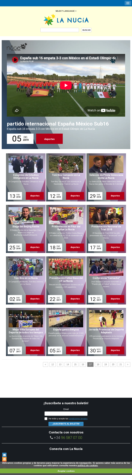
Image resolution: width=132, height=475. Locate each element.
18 (98, 364)
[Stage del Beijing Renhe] (24, 229)
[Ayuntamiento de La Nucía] (66, 19)
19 (105, 364)
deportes (49, 139)
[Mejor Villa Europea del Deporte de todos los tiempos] (24, 332)
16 (83, 364)
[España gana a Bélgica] (65, 332)
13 (60, 364)
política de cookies (88, 465)
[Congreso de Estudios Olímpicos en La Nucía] (24, 177)
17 (90, 364)
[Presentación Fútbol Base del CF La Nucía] (65, 280)
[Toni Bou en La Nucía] (24, 280)
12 (52, 364)
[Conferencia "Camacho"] (105, 280)
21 (120, 364)
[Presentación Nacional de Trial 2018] (105, 229)
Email (66, 409)
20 (113, 364)
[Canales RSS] (4, 459)
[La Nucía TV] (24, 47)
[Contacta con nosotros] (4, 455)
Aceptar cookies (66, 471)
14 (68, 364)
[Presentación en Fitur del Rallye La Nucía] (65, 229)
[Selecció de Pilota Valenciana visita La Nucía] (105, 177)
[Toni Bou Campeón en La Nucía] (65, 177)
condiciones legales (78, 418)
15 (75, 364)
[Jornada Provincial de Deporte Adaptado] (105, 332)
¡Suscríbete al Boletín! (66, 424)
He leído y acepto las (68, 418)
